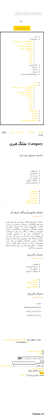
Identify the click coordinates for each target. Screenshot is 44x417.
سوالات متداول (32, 180)
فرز (31, 53)
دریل (31, 55)
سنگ (31, 60)
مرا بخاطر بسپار (35, 370)
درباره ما (34, 176)
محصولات (34, 39)
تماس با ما (33, 178)
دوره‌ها (35, 67)
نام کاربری (39, 363)
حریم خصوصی (32, 266)
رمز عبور (40, 365)
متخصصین (33, 65)
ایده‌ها (35, 72)
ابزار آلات (29, 44)
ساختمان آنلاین (32, 183)
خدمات (35, 69)
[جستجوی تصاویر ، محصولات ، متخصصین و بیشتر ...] (19, 358)
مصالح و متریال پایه (25, 46)
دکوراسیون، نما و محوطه (22, 41)
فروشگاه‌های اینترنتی (29, 74)
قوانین (35, 264)
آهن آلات (29, 51)
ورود (41, 373)
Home (40, 132)
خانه (36, 37)
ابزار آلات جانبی (16, 132)
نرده (31, 58)
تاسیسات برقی (27, 48)
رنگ (31, 62)
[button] (22, 21)
